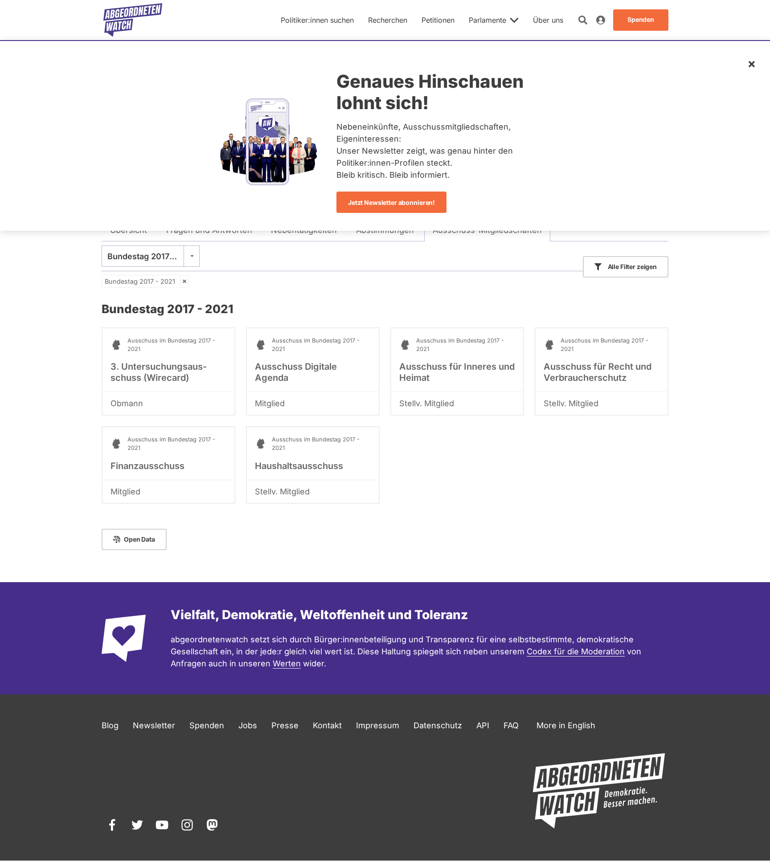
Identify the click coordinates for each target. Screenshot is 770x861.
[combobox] (151, 256)
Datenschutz (438, 725)
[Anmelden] (600, 20)
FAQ (511, 725)
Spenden (206, 725)
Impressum (377, 725)
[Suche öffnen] (583, 20)
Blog (110, 725)
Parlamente (487, 20)
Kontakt (327, 725)
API (482, 725)
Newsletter (154, 725)
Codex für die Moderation (576, 651)
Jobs (247, 725)
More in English (566, 725)
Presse (285, 725)
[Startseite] (133, 20)
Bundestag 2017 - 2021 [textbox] (150, 256)
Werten (287, 663)
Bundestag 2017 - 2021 (140, 281)
